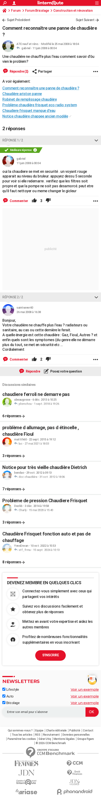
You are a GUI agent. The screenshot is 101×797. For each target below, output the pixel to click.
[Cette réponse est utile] (34, 201)
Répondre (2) (18, 71)
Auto (9, 696)
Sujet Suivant (85, 20)
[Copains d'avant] (26, 782)
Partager (45, 71)
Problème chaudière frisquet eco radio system (39, 105)
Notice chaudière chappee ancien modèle (35, 116)
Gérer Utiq (45, 739)
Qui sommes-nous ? (20, 730)
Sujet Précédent (18, 20)
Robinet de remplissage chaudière (29, 99)
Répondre (32, 371)
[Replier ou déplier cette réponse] (96, 140)
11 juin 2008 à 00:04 (44, 48)
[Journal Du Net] (26, 773)
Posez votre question (66, 371)
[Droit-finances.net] (74, 773)
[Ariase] (26, 791)
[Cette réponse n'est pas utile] (48, 201)
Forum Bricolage (37, 10)
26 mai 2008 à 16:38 (28, 312)
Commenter (18, 201)
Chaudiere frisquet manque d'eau (28, 110)
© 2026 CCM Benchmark (51, 743)
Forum (16, 10)
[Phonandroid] (74, 792)
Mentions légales (64, 739)
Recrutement (51, 734)
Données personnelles (76, 734)
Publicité (74, 730)
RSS (37, 734)
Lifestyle (12, 689)
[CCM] (74, 763)
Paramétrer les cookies (22, 739)
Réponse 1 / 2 (12, 140)
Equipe (39, 730)
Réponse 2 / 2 (12, 297)
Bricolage (12, 703)
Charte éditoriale (56, 730)
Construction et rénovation (73, 10)
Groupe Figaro (85, 739)
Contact (88, 730)
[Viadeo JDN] (74, 782)
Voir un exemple (85, 689)
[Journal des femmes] (26, 763)
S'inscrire (50, 655)
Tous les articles (22, 734)
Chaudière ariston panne (22, 94)
